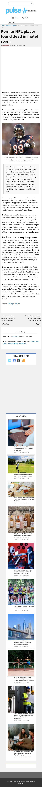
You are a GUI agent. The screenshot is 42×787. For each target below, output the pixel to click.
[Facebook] (14, 360)
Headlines (8, 25)
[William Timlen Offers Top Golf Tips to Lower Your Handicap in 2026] (20, 464)
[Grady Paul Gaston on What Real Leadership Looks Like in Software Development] (20, 432)
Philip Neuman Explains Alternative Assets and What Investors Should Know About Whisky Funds (23, 535)
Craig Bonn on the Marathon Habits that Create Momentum (24, 607)
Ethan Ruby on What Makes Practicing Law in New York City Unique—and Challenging (22, 642)
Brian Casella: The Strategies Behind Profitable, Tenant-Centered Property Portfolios (24, 499)
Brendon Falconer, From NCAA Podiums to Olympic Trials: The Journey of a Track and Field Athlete (24, 679)
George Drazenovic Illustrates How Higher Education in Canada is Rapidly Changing (23, 753)
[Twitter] (9, 360)
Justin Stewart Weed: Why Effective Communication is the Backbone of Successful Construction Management (24, 716)
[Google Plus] (18, 360)
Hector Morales (5, 45)
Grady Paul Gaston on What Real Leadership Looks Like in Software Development (23, 448)
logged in (15, 337)
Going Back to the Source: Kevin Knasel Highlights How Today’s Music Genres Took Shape (23, 571)
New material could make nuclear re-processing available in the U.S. (33, 318)
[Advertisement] (21, 69)
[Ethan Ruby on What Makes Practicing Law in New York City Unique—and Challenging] (20, 627)
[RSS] (23, 360)
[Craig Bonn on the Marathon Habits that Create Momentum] (20, 592)
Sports (14, 25)
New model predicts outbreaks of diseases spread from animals (8, 318)
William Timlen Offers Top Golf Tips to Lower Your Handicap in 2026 (23, 475)
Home (2, 25)
